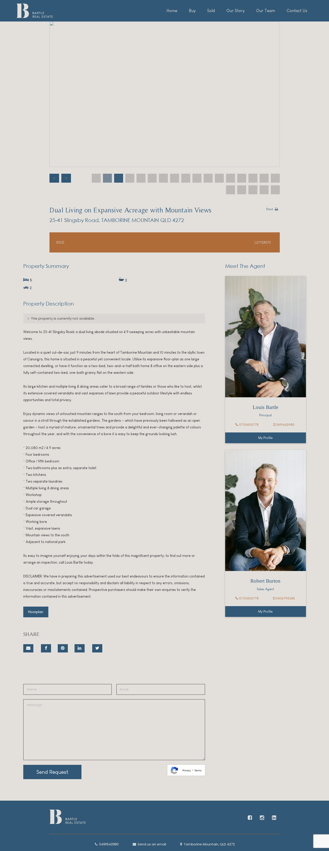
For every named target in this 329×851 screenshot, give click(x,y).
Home (172, 10)
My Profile (265, 438)
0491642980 (285, 424)
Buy (192, 10)
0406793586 (284, 598)
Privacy (186, 770)
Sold (211, 10)
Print (269, 209)
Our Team (265, 10)
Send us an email (151, 844)
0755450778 (248, 424)
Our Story (235, 10)
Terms (198, 770)
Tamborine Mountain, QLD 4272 (209, 844)
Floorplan (35, 611)
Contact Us (297, 10)
